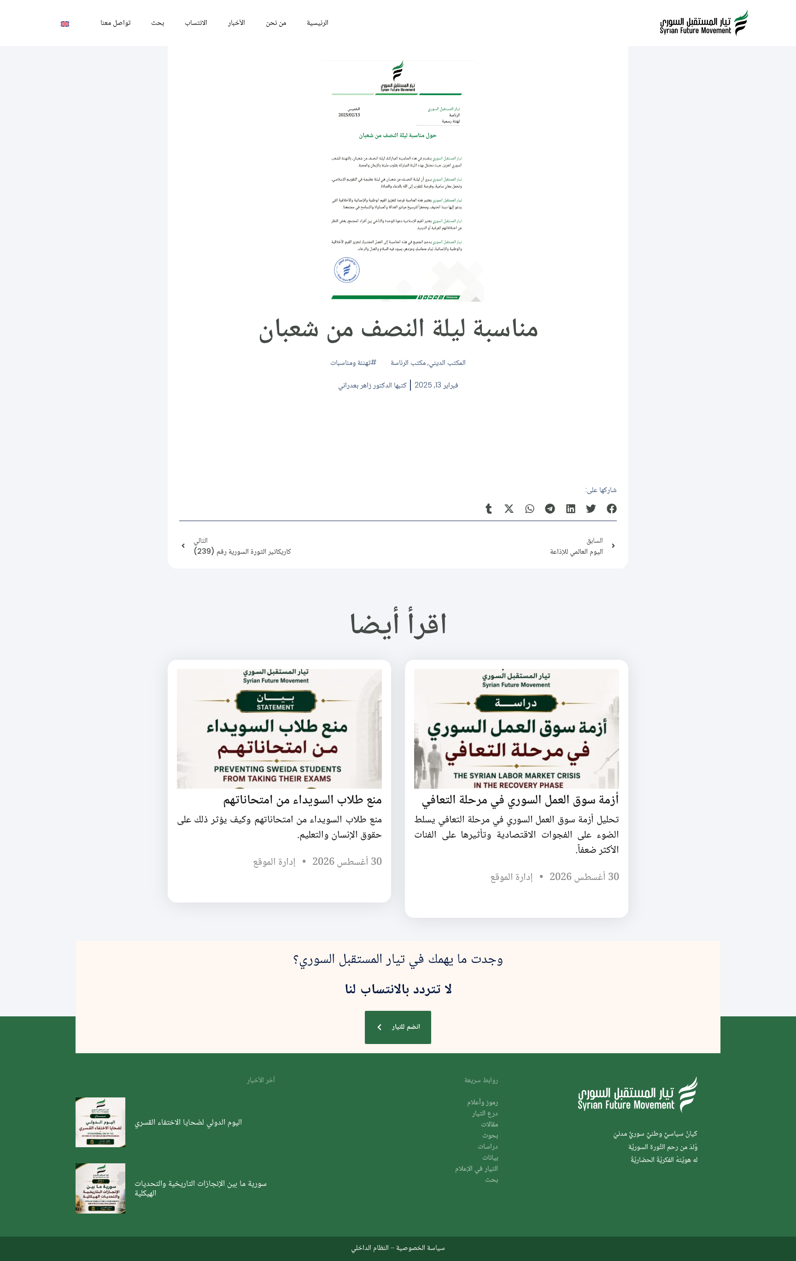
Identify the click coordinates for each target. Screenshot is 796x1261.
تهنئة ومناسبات (350, 362)
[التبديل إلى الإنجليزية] (65, 23)
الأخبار (236, 22)
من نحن (276, 22)
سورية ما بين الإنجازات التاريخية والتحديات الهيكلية (201, 1188)
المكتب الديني (447, 362)
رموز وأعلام (482, 1103)
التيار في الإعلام (476, 1169)
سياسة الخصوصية (420, 1247)
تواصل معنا (115, 22)
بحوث (490, 1136)
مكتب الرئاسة (408, 362)
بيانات (490, 1158)
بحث (157, 22)
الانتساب (196, 22)
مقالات (489, 1125)
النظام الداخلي (370, 1247)
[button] (612, 508)
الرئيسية (317, 22)
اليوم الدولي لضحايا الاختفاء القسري (188, 1122)
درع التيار (485, 1114)
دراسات (488, 1147)
